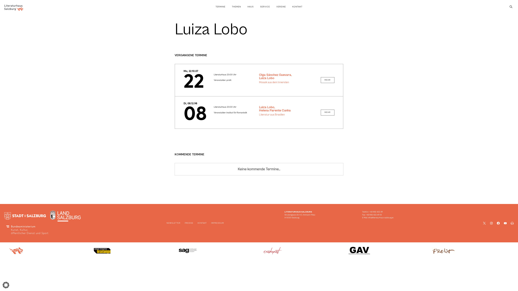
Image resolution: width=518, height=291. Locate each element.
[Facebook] (498, 223)
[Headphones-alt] (512, 223)
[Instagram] (491, 223)
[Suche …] (511, 7)
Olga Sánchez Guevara (275, 75)
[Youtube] (505, 223)
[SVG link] (13, 8)
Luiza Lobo (266, 78)
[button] (6, 285)
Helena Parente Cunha (275, 110)
